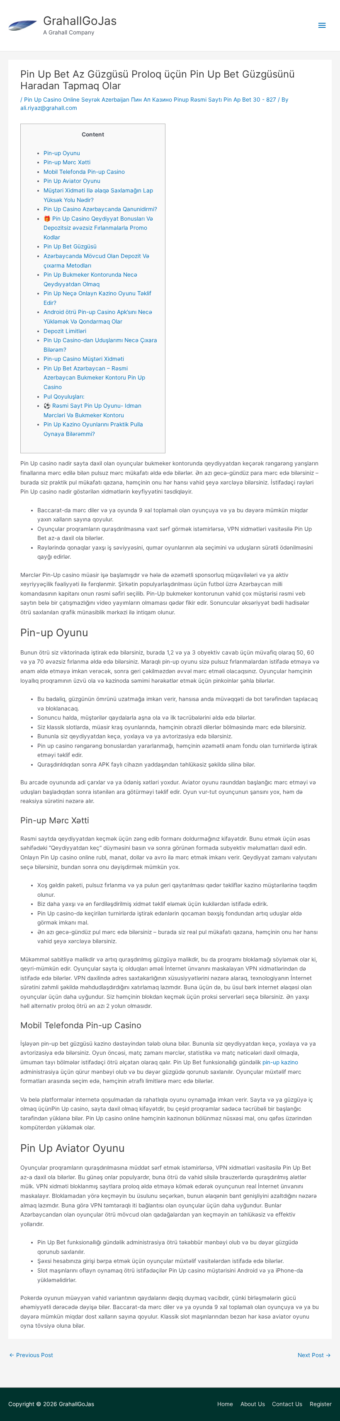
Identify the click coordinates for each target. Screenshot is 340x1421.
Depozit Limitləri (65, 331)
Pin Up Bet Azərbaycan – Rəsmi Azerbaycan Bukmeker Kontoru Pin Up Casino (94, 377)
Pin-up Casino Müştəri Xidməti (84, 358)
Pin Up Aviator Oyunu (72, 181)
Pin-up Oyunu (62, 153)
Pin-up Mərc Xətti (67, 162)
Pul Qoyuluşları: (64, 396)
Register (321, 1404)
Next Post (314, 1355)
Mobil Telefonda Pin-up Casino (84, 171)
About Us (252, 1404)
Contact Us (287, 1404)
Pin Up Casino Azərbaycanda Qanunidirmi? (100, 209)
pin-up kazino (280, 1062)
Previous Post (31, 1355)
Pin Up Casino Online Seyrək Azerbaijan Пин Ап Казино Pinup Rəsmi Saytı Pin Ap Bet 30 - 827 (150, 99)
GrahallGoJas (80, 21)
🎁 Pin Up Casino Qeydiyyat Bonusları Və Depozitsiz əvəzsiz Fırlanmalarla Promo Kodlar (98, 228)
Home (225, 1404)
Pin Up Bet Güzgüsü (70, 246)
